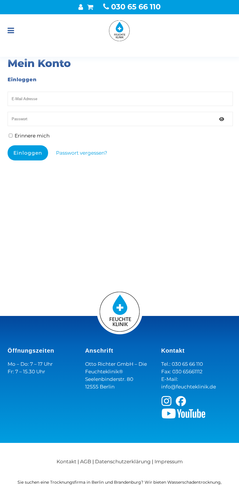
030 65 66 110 (135, 6)
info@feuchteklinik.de (188, 387)
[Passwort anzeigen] (221, 118)
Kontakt (66, 461)
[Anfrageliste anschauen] (90, 7)
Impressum (168, 461)
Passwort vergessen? (81, 153)
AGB (85, 461)
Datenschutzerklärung (123, 461)
